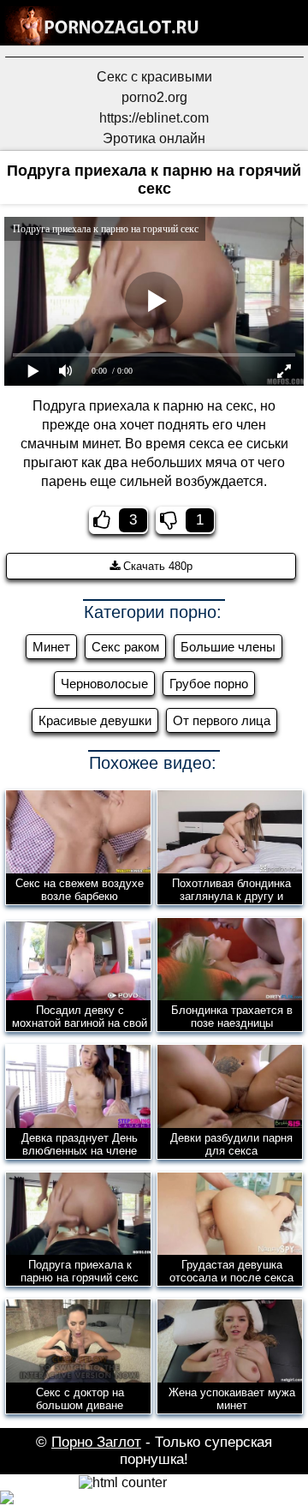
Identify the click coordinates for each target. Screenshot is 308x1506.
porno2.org (154, 97)
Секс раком (125, 646)
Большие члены (228, 646)
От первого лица (221, 720)
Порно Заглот (96, 1442)
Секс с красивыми (154, 76)
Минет (51, 646)
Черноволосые (104, 683)
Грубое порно (208, 683)
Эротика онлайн (154, 138)
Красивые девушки (94, 720)
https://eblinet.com (154, 118)
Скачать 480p (156, 566)
